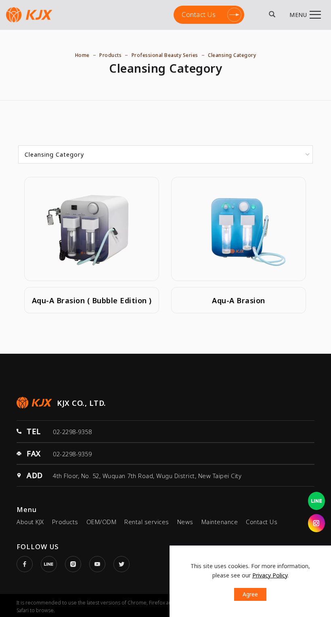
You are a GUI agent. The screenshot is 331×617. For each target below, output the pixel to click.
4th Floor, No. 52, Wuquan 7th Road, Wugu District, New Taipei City (147, 476)
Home (82, 55)
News (185, 522)
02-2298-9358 (72, 432)
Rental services (146, 522)
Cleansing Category (232, 55)
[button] (272, 15)
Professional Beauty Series (165, 55)
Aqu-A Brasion (238, 300)
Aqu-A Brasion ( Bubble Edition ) (92, 300)
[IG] (77, 564)
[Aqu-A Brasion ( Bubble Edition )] (92, 228)
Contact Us (199, 12)
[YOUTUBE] (101, 564)
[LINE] (53, 564)
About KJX (30, 522)
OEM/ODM (101, 522)
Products (110, 55)
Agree (250, 594)
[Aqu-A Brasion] (239, 228)
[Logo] (29, 14)
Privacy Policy (269, 575)
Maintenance (219, 522)
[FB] (29, 564)
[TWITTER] (125, 564)
